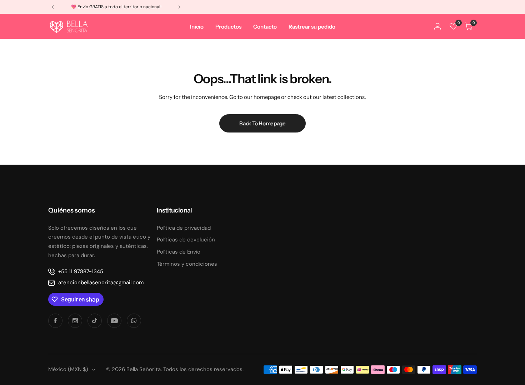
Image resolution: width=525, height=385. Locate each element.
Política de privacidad (184, 227)
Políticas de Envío (178, 251)
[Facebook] (55, 321)
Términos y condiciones (187, 264)
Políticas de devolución (186, 239)
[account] (437, 26)
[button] (53, 7)
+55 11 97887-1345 (80, 271)
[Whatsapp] (134, 321)
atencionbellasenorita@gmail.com (101, 282)
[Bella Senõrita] (69, 26)
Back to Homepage (262, 123)
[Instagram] (75, 321)
